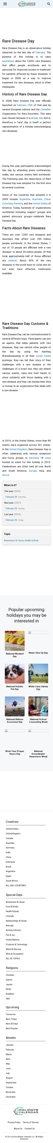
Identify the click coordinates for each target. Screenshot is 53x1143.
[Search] (49, 4)
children (12, 260)
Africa (5, 475)
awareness (8, 61)
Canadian (45, 109)
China (47, 199)
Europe (33, 470)
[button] (5, 4)
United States (40, 203)
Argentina (24, 199)
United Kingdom (18, 449)
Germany (34, 457)
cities (48, 457)
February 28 (11, 497)
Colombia (7, 203)
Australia (37, 199)
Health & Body (31, 540)
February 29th (25, 105)
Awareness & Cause (14, 540)
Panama (18, 203)
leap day (38, 117)
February (40, 52)
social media (43, 355)
